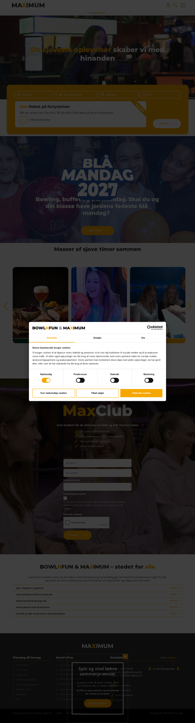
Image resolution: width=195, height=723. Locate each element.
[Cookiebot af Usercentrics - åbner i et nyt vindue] (149, 328)
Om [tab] (143, 338)
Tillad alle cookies (141, 393)
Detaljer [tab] (97, 338)
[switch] (80, 380)
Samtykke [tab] (52, 338)
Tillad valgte (97, 393)
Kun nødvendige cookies (54, 393)
